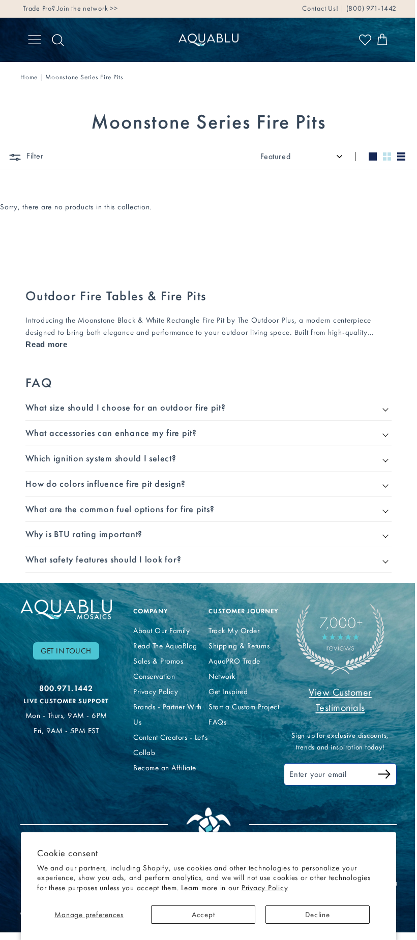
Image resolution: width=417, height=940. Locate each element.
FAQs (213, 722)
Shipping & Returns (234, 645)
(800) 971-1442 (370, 8)
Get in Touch (66, 650)
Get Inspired (224, 691)
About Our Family (159, 630)
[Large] (373, 156)
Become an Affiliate (162, 767)
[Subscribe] (377, 775)
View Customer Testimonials (333, 699)
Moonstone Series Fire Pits (84, 77)
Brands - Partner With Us (165, 714)
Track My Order (229, 630)
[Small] (387, 156)
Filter (34, 156)
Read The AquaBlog (163, 645)
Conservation (151, 676)
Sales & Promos (156, 661)
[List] (401, 156)
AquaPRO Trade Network (230, 668)
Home (29, 77)
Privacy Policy (265, 887)
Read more (46, 344)
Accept (203, 914)
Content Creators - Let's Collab (160, 745)
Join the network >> (87, 8)
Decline (317, 914)
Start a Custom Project (239, 706)
